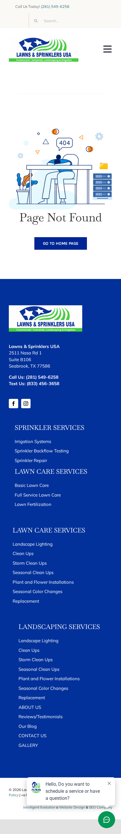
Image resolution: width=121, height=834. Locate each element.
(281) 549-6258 (55, 6)
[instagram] (26, 403)
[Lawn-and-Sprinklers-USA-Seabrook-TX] (43, 39)
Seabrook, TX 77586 (29, 366)
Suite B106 (20, 359)
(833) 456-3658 (43, 383)
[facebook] (13, 403)
